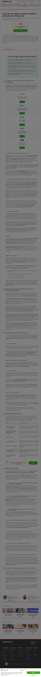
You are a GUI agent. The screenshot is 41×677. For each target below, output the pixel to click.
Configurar (33, 675)
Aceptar (33, 672)
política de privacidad (5, 674)
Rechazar (22, 670)
